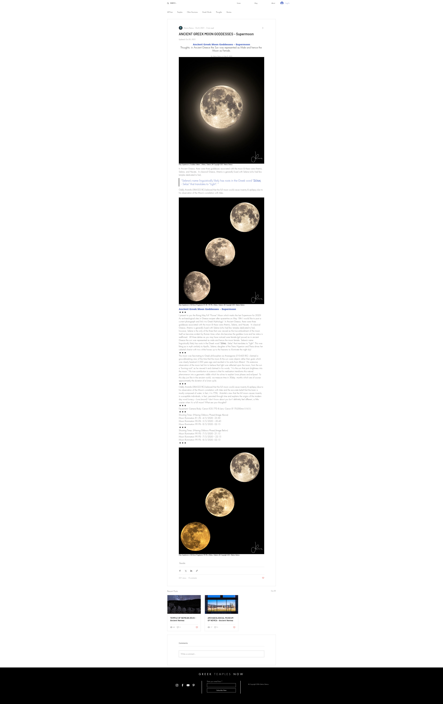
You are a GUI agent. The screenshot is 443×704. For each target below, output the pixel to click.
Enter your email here (214, 681)
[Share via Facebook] (180, 571)
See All (273, 591)
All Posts (170, 12)
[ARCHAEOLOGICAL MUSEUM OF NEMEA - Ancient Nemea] (221, 604)
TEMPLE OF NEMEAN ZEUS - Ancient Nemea (183, 619)
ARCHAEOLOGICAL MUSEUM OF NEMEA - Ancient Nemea (220, 619)
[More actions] (262, 28)
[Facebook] (182, 685)
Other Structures (192, 12)
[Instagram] (177, 685)
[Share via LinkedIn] (191, 571)
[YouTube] (188, 685)
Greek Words (206, 12)
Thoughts (219, 12)
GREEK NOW (221, 674)
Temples (179, 12)
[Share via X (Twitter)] (185, 571)
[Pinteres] (193, 685)
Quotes (228, 12)
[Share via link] (197, 571)
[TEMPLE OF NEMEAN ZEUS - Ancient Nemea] (184, 604)
